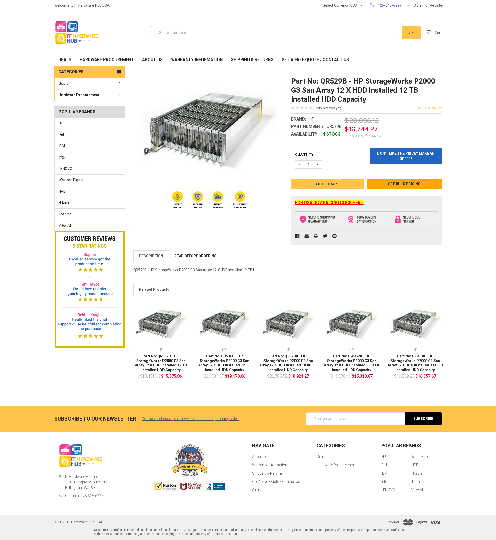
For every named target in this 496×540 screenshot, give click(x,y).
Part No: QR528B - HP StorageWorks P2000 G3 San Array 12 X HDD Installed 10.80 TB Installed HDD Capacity (288, 363)
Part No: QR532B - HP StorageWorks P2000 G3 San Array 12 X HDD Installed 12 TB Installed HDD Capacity (161, 363)
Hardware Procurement (107, 59)
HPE (62, 191)
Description (151, 256)
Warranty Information (197, 59)
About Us (152, 59)
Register (437, 5)
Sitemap (259, 490)
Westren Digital (71, 180)
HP (61, 123)
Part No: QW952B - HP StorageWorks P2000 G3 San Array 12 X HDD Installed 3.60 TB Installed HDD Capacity (351, 363)
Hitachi (64, 203)
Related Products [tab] (154, 289)
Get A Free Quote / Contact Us (315, 59)
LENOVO (65, 169)
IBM (62, 146)
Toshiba (65, 214)
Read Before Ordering (195, 256)
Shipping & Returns (252, 59)
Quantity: (304, 155)
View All (65, 225)
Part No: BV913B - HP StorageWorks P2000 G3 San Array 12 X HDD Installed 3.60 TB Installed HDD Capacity (415, 363)
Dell (62, 134)
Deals (64, 59)
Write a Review (430, 108)
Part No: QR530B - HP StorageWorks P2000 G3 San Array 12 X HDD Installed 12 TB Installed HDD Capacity (224, 363)
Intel (62, 157)
